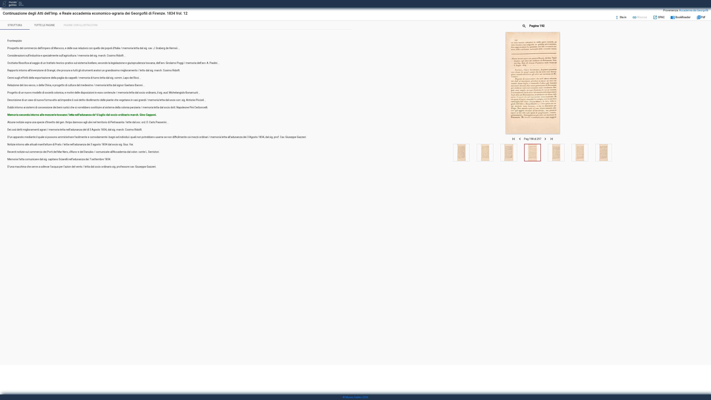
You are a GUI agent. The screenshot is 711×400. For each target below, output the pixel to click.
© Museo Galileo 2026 (355, 397)
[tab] (15, 25)
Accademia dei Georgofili (693, 10)
